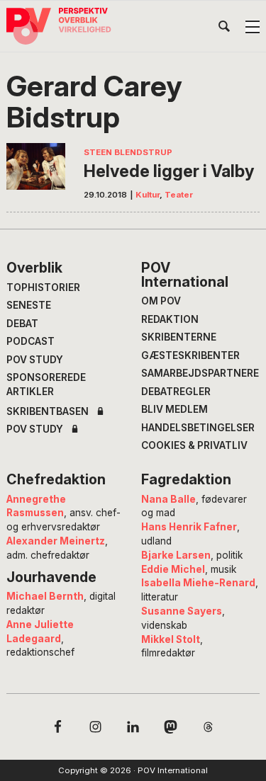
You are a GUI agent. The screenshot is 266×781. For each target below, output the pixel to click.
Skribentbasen (47, 412)
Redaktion (170, 319)
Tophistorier (43, 287)
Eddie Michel (173, 569)
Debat (22, 323)
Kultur (147, 195)
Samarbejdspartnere (200, 373)
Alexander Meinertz (55, 541)
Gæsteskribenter (190, 355)
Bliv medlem (174, 409)
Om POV (161, 301)
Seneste (28, 305)
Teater (179, 195)
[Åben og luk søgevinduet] (224, 29)
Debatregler (176, 391)
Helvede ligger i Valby (169, 171)
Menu (252, 27)
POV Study (34, 359)
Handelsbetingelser (198, 427)
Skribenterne (178, 337)
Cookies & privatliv (194, 445)
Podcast (30, 341)
